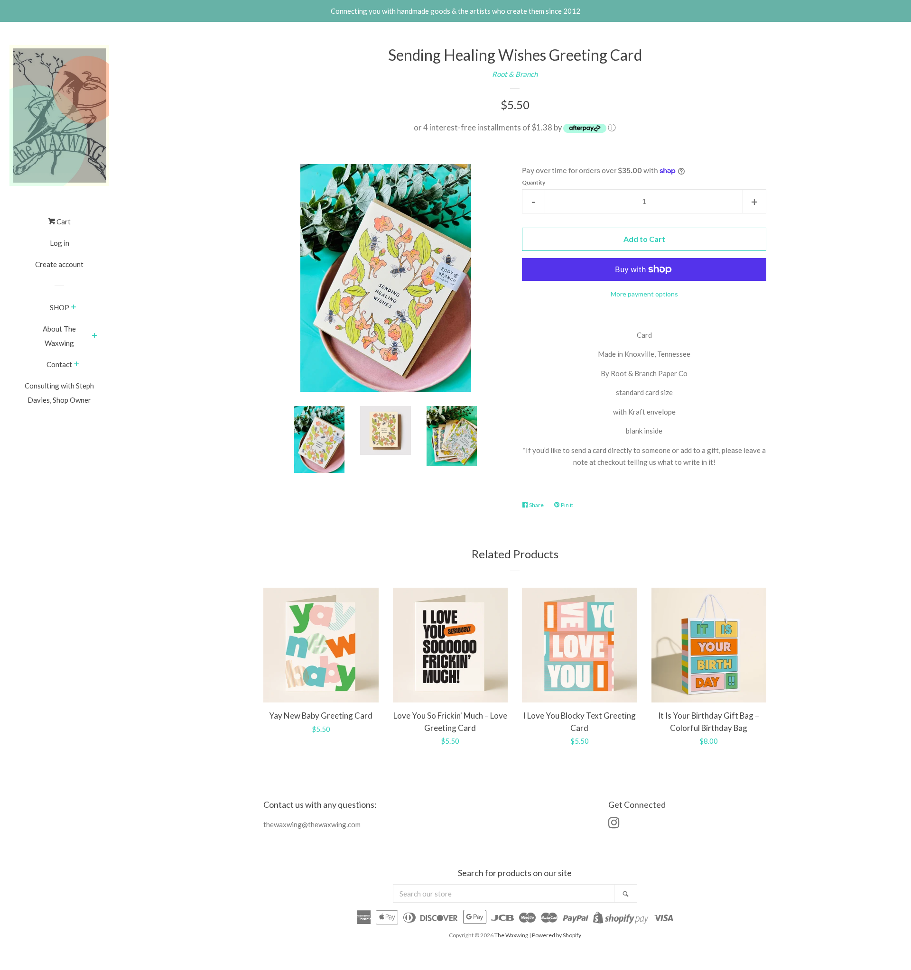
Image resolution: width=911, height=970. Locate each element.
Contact (59, 364)
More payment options (644, 294)
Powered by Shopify (556, 935)
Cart (63, 221)
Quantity (533, 182)
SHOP (59, 307)
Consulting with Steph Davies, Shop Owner (59, 392)
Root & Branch (515, 74)
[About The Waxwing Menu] (94, 336)
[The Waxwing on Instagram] (614, 824)
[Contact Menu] (76, 365)
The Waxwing (511, 935)
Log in (59, 243)
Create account (59, 264)
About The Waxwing (59, 335)
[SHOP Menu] (73, 308)
